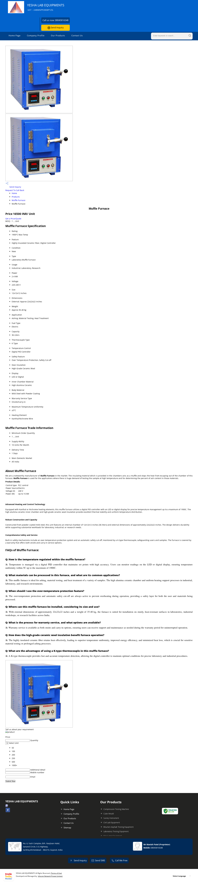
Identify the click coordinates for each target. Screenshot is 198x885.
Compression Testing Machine (116, 809)
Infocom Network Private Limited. (50, 876)
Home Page (14, 35)
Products (16, 196)
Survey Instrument (111, 818)
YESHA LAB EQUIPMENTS (45, 7)
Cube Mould (108, 813)
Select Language (179, 876)
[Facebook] (8, 811)
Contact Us (77, 35)
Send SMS (100, 860)
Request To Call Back (14, 190)
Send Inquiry (57, 27)
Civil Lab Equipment (111, 822)
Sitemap (67, 827)
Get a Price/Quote (13, 218)
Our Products (58, 35)
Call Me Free (121, 860)
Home (14, 193)
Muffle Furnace (18, 200)
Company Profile (35, 35)
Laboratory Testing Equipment (116, 831)
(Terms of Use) (56, 873)
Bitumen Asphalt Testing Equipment (118, 827)
